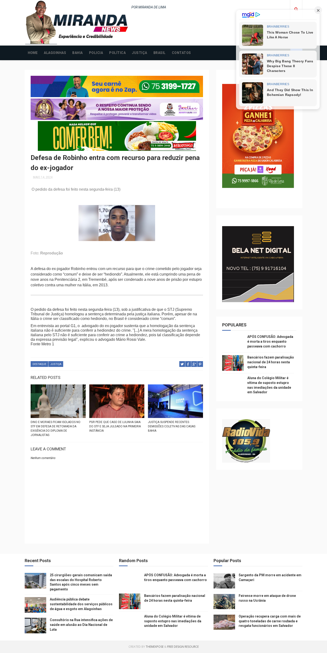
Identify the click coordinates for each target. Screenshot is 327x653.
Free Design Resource (183, 647)
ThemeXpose (155, 647)
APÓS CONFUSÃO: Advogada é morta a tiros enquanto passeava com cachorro (270, 341)
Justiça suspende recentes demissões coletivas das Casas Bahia (171, 426)
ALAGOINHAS (55, 53)
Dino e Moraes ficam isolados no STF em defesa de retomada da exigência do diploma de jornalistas (55, 428)
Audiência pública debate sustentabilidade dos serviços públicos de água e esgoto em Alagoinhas (81, 604)
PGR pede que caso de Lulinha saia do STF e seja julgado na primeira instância (115, 426)
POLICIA (96, 53)
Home (33, 53)
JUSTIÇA (139, 53)
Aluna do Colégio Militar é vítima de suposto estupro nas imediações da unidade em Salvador (172, 621)
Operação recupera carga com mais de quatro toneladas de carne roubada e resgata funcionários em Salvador (270, 621)
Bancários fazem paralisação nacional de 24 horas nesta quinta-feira (270, 362)
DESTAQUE (39, 364)
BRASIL (159, 53)
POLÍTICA (117, 53)
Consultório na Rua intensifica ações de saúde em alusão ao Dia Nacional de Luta (81, 624)
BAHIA (77, 53)
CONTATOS (181, 53)
